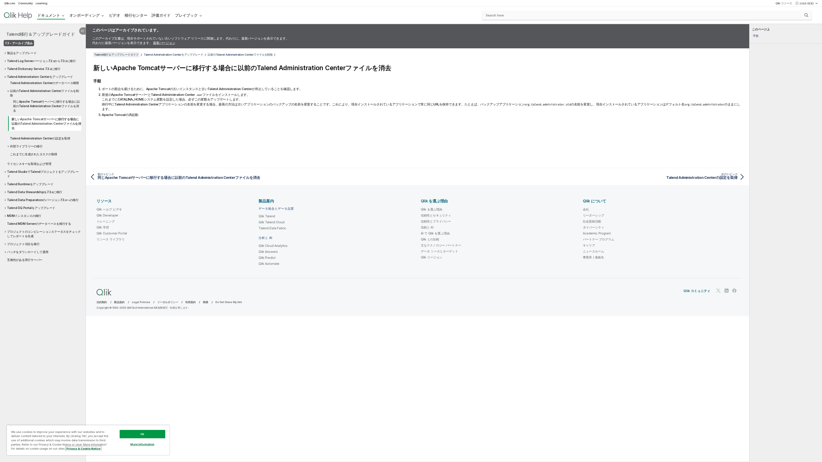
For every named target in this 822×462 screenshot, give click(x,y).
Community (25, 3)
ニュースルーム (593, 251)
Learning (41, 3)
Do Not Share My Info (228, 302)
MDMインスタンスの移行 (24, 216)
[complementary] (785, 243)
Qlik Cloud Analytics (273, 245)
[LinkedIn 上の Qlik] (726, 290)
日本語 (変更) (807, 3)
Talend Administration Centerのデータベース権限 (44, 83)
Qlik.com (9, 3)
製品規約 (119, 302)
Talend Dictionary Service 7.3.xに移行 (33, 69)
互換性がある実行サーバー (24, 260)
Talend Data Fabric (272, 228)
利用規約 (190, 302)
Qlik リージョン (431, 257)
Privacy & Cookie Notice (83, 448)
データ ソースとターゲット (439, 251)
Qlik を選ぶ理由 (431, 209)
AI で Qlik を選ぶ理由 (435, 233)
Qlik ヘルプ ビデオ (109, 209)
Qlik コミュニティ (697, 291)
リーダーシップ (593, 215)
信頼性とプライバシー (436, 221)
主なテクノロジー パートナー (441, 245)
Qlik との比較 (430, 239)
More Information (142, 444)
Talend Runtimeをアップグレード (30, 184)
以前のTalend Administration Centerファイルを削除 (44, 93)
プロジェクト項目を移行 (23, 244)
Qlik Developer (107, 215)
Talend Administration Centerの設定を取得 (40, 138)
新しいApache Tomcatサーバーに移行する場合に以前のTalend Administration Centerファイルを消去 (46, 123)
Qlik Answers (268, 251)
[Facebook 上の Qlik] (734, 290)
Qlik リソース (784, 3)
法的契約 (102, 302)
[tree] (42, 155)
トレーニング (106, 221)
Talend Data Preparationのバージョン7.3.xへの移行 (43, 200)
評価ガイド (161, 15)
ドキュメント (48, 15)
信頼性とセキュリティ (436, 215)
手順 (755, 35)
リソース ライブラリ (111, 239)
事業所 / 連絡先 (593, 257)
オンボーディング (84, 15)
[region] (88, 440)
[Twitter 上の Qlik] (718, 290)
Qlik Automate (269, 263)
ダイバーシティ (593, 227)
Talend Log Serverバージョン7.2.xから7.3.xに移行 (41, 61)
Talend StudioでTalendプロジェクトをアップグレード (43, 174)
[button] (806, 15)
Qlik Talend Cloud (271, 222)
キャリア (589, 245)
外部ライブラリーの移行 (26, 146)
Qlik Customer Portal (112, 233)
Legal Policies (141, 302)
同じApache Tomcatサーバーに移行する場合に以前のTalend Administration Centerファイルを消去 (46, 106)
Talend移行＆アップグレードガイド (40, 34)
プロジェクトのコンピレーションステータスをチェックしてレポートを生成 (44, 234)
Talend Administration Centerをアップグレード (40, 76)
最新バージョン (164, 43)
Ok (142, 434)
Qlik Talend (267, 216)
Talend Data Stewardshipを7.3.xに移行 (34, 192)
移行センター (136, 15)
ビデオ (114, 15)
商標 (205, 302)
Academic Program (597, 233)
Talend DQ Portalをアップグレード (31, 208)
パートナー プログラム (598, 239)
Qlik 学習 (103, 227)
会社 (586, 209)
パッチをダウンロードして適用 (27, 252)
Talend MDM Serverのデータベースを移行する (39, 223)
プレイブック (186, 15)
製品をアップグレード (22, 53)
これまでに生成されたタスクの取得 (33, 154)
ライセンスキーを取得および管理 (29, 164)
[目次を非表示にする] (82, 31)
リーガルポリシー (167, 302)
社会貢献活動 (592, 221)
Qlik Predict (267, 257)
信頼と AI (427, 227)
